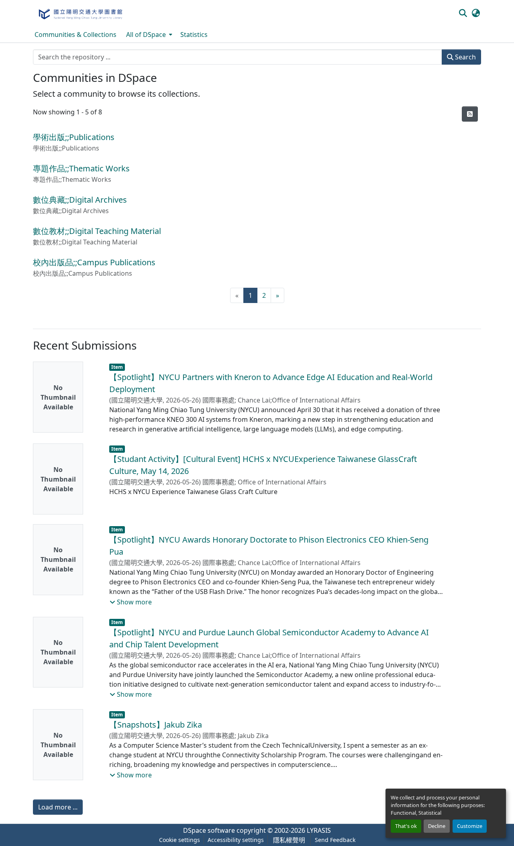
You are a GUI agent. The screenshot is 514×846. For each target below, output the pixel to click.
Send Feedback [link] (335, 840)
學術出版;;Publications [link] (73, 137)
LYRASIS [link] (319, 830)
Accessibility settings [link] (236, 840)
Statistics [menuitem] (194, 34)
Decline (436, 826)
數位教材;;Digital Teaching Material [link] (97, 231)
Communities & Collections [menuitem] (75, 34)
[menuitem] (148, 34)
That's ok (406, 826)
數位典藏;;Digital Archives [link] (80, 199)
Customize (469, 826)
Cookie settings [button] (179, 840)
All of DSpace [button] (146, 34)
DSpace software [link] (209, 830)
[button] (80, 13)
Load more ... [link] (58, 807)
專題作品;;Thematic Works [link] (81, 168)
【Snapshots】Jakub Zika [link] (155, 724)
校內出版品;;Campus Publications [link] (94, 262)
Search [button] (464, 57)
